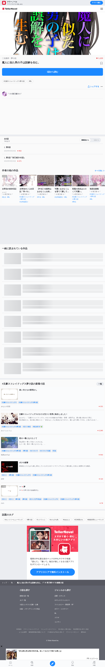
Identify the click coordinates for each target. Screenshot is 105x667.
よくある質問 (23, 632)
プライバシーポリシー (72, 632)
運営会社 (83, 632)
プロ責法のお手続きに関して (55, 632)
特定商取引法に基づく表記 (81, 629)
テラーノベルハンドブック (31, 629)
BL (55, 613)
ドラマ (57, 617)
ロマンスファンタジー (62, 600)
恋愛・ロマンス (60, 596)
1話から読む (52, 72)
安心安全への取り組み (64, 629)
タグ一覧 (23, 600)
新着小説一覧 (24, 596)
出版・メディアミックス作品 (30, 609)
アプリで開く (96, 3)
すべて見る (98, 171)
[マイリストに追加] (101, 63)
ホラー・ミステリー (61, 609)
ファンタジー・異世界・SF (64, 604)
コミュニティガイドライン (48, 629)
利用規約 (19, 629)
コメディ (58, 622)
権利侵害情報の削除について (37, 632)
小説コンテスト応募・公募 (29, 604)
